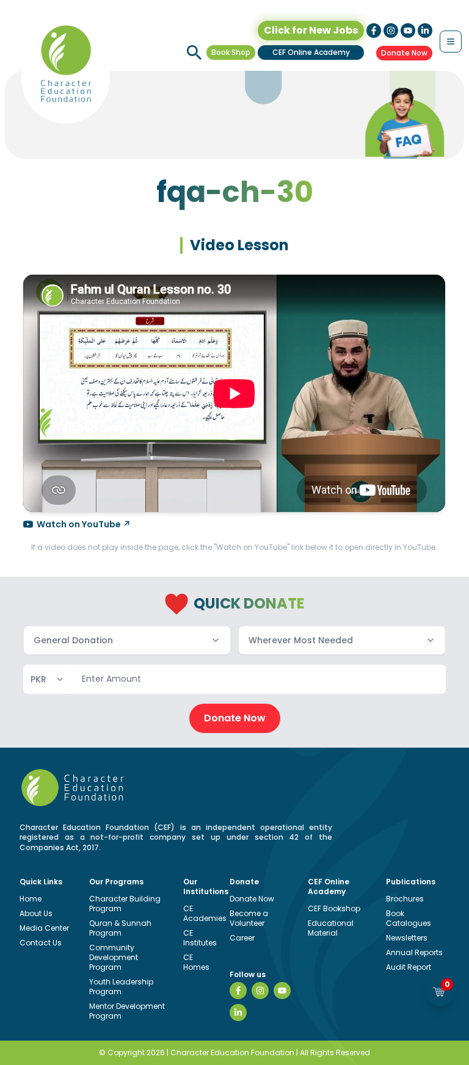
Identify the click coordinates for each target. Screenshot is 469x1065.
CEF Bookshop (334, 908)
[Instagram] (260, 990)
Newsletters (406, 938)
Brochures (405, 899)
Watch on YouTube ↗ (84, 524)
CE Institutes (200, 938)
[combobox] (127, 640)
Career (242, 938)
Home (31, 899)
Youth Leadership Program (121, 987)
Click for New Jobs (311, 30)
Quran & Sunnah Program (120, 928)
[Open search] (194, 52)
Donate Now (404, 53)
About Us (36, 913)
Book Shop (230, 52)
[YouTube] (282, 990)
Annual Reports (414, 952)
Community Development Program (113, 957)
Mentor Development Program (127, 1011)
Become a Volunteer (249, 918)
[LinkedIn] (238, 1012)
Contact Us (41, 942)
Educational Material (331, 928)
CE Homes (196, 962)
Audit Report (408, 967)
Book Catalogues (408, 918)
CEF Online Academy (311, 52)
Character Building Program (125, 904)
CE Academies (205, 913)
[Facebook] (238, 990)
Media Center (44, 928)
